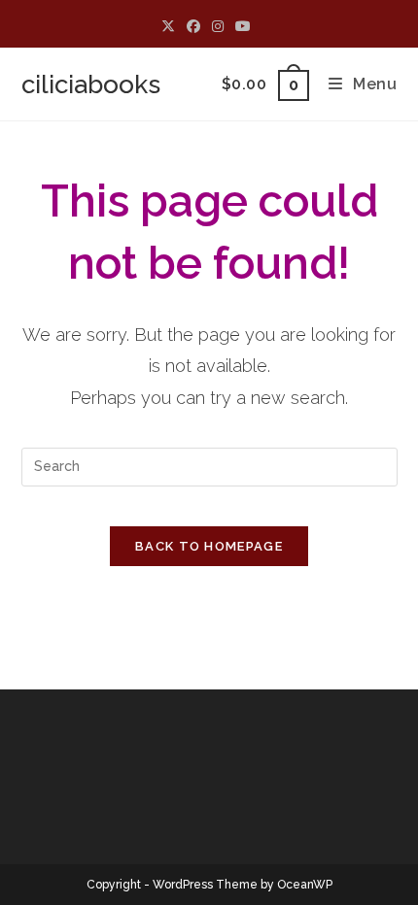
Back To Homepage (209, 546)
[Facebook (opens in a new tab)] (193, 26)
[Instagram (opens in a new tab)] (217, 26)
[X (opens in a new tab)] (171, 26)
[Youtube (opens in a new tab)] (243, 26)
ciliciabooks (90, 84)
